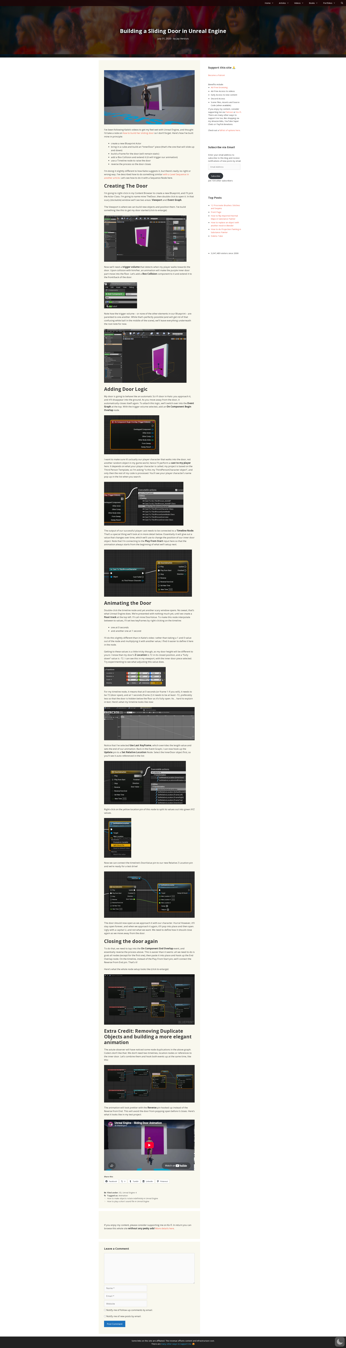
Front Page (216, 212)
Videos (297, 3)
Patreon (229, 112)
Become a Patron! (216, 75)
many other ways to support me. (176, 1343)
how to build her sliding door (138, 133)
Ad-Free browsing (219, 87)
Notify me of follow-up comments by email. (129, 1310)
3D (120, 1192)
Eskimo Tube (217, 236)
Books (312, 3)
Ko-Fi (238, 112)
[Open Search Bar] (342, 3)
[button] (340, 1342)
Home (268, 3)
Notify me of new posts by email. (123, 1316)
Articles (282, 3)
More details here (164, 1228)
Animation (123, 1195)
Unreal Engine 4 (130, 1192)
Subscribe (215, 176)
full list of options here (229, 130)
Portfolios (327, 3)
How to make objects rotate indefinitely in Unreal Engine (132, 1198)
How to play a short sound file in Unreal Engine (128, 1201)
